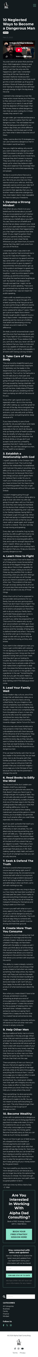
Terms (15, 1353)
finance (6, 1314)
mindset (6, 32)
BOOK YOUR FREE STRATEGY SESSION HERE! (19, 1234)
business (6, 1309)
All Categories (8, 1306)
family (5, 1311)
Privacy (22, 1353)
